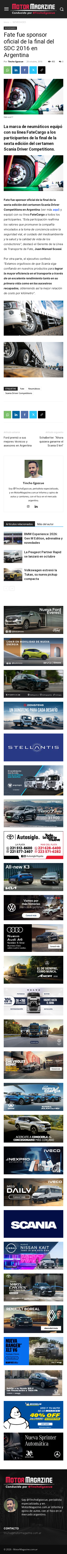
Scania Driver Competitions (18, 393)
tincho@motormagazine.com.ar (22, 1532)
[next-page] (12, 588)
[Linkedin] (16, 70)
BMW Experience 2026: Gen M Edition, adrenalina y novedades (43, 538)
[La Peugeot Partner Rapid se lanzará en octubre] (13, 556)
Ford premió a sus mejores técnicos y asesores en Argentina (18, 441)
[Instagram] (30, 506)
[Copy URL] (41, 70)
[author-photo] (33, 477)
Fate (22, 388)
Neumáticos (34, 388)
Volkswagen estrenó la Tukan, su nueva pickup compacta (40, 574)
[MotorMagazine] (33, 9)
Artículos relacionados (19, 524)
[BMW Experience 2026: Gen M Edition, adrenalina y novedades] (13, 538)
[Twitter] (33, 70)
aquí (56, 209)
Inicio (6, 22)
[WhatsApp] (7, 70)
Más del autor (45, 524)
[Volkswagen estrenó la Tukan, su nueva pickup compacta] (13, 574)
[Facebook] (24, 70)
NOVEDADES (19, 22)
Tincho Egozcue (15, 61)
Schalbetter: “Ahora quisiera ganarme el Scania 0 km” (51, 441)
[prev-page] (6, 588)
